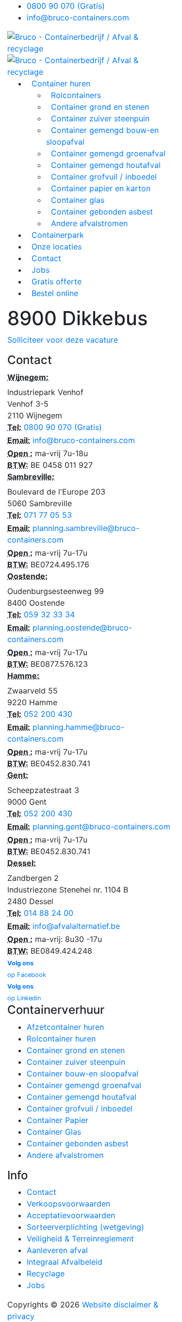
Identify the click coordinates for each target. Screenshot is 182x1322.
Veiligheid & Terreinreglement (80, 1238)
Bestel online (55, 293)
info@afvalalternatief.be (76, 926)
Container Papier (57, 1120)
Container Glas (54, 1132)
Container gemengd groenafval (108, 153)
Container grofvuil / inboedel (104, 177)
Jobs (41, 270)
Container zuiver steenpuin (100, 118)
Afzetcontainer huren (65, 1027)
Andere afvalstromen (89, 223)
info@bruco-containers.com (78, 17)
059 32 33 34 (49, 614)
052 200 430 (48, 714)
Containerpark (58, 235)
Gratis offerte (57, 281)
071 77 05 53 (48, 515)
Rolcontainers (76, 95)
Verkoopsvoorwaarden (68, 1203)
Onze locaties (57, 246)
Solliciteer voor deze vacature (62, 340)
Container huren (61, 83)
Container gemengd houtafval (106, 165)
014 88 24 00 (48, 913)
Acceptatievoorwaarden (71, 1215)
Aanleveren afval (57, 1250)
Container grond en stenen (100, 107)
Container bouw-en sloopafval (82, 1073)
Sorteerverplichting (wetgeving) (85, 1227)
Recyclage (46, 1273)
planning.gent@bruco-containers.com (101, 826)
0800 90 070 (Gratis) (66, 6)
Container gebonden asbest (102, 211)
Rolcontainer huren (61, 1038)
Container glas (77, 200)
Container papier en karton (100, 188)
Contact (46, 258)
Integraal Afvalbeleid (64, 1262)
